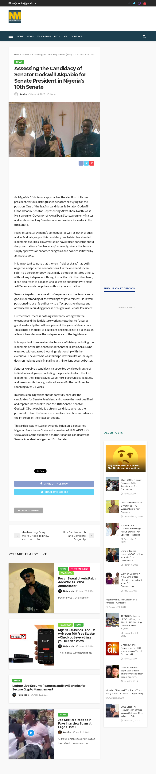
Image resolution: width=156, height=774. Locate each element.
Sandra (23, 94)
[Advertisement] (54, 180)
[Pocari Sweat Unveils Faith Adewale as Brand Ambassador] (31, 588)
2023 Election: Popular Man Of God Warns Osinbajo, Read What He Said (132, 711)
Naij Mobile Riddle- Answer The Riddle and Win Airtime (123, 467)
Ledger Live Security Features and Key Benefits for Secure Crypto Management (48, 687)
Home (20, 36)
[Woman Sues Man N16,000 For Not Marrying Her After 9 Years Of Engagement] (112, 577)
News (30, 36)
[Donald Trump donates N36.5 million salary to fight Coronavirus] (112, 555)
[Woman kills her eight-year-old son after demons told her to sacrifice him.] (112, 671)
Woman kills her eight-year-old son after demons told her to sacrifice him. (132, 672)
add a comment (30, 510)
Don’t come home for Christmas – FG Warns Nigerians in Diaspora (131, 507)
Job (65, 36)
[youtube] (144, 3)
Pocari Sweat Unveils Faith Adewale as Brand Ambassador (76, 582)
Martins (67, 732)
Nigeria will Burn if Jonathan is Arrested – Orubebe (121, 601)
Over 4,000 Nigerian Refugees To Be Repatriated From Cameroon (131, 485)
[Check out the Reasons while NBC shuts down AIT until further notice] (112, 648)
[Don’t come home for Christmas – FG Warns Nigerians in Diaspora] (112, 506)
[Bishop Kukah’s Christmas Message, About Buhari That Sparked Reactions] (112, 529)
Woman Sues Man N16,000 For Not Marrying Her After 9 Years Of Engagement (131, 580)
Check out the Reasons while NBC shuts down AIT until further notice (131, 649)
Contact (77, 36)
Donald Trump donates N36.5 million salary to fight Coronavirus (132, 556)
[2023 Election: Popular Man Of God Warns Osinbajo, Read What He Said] (112, 710)
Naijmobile (68, 591)
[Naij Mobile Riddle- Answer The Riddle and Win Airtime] (126, 458)
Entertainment (79, 569)
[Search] (144, 36)
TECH (57, 36)
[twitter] (134, 3)
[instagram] (139, 3)
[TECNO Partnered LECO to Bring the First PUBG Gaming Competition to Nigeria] (112, 620)
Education (44, 36)
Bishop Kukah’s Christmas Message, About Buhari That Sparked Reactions (131, 530)
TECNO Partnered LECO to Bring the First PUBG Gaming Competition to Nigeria (131, 622)
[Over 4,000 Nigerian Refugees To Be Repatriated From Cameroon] (112, 484)
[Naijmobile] (15, 16)
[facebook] (129, 3)
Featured (66, 573)
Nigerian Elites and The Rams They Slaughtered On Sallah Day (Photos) (124, 692)
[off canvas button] (11, 36)
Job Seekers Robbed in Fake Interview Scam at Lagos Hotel (75, 723)
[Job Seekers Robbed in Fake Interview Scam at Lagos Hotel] (31, 734)
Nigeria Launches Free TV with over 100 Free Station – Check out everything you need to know (76, 635)
